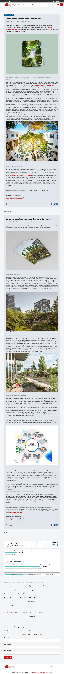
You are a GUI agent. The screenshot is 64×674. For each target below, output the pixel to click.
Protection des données (46, 672)
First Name (7, 644)
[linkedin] (57, 203)
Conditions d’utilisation (35, 672)
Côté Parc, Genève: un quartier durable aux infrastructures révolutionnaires (26, 631)
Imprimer (10, 204)
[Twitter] (7, 1)
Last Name (7, 650)
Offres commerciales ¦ (44, 667)
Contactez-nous (55, 667)
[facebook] (52, 203)
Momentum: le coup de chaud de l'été (15, 594)
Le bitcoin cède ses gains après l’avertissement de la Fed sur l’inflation (24, 582)
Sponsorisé (9, 15)
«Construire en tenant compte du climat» (28, 226)
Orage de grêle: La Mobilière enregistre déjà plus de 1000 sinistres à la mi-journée (28, 586)
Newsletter (57, 1)
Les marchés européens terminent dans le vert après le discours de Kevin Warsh (27, 590)
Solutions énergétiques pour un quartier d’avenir (18, 627)
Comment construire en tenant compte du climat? (18, 623)
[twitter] (54, 203)
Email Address (8, 638)
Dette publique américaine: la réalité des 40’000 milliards (21, 598)
